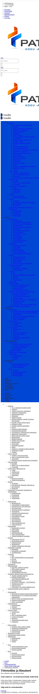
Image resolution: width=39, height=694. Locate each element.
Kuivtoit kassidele (18, 367)
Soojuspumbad (17, 349)
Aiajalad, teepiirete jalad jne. (21, 293)
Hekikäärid (16, 133)
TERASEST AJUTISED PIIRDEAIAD (24, 304)
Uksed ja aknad (13, 327)
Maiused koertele (18, 375)
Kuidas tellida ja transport (11, 383)
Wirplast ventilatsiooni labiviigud (22, 263)
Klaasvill (15, 278)
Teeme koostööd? (9, 388)
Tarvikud (15, 324)
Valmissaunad (17, 215)
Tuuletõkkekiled (17, 270)
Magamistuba (13, 354)
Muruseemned (17, 155)
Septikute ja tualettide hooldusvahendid (24, 166)
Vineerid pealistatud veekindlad (22, 253)
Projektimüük (8, 11)
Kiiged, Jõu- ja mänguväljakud (22, 182)
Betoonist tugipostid (18, 196)
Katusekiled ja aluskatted (20, 268)
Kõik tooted (8, 380)
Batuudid (15, 181)
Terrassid (11, 194)
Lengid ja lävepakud (19, 334)
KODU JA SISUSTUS (10, 341)
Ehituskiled (16, 266)
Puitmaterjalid (13, 219)
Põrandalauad (17, 235)
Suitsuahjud (16, 192)
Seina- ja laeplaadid (18, 319)
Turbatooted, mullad (18, 168)
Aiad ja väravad (13, 171)
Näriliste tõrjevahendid (19, 158)
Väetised (15, 169)
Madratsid (16, 357)
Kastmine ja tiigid (18, 141)
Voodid (15, 359)
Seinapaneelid (13, 309)
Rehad (15, 164)
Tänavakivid (12, 281)
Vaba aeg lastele (13, 179)
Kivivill (15, 276)
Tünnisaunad (16, 214)
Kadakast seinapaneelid (19, 318)
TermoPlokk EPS (18, 288)
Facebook (3, 691)
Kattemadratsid (17, 355)
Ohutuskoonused (18, 298)
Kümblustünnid (17, 210)
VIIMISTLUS (8, 308)
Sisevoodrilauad (17, 238)
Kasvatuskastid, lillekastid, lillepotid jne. (24, 202)
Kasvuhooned (17, 204)
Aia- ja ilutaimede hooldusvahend (22, 125)
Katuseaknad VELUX (19, 257)
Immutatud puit (17, 220)
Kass (10, 362)
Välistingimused (17, 326)
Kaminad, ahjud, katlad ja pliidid (22, 344)
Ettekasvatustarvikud (19, 131)
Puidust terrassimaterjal (19, 197)
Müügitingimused (9, 14)
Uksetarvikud (17, 329)
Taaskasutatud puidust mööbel (17, 352)
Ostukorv (7, 382)
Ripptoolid (16, 206)
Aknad (15, 331)
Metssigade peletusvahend (20, 151)
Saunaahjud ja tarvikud (19, 347)
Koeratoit (15, 370)
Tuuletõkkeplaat (17, 280)
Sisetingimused (17, 322)
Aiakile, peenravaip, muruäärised (22, 128)
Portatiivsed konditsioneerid (21, 345)
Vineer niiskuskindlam (19, 252)
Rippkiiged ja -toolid (15, 350)
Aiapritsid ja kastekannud (20, 130)
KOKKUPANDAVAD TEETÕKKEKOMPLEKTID (21, 295)
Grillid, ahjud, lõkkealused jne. (17, 186)
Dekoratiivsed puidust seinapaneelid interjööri (25, 594)
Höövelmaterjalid (18, 232)
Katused (11, 255)
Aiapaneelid (16, 176)
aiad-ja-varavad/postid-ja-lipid (21, 174)
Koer (10, 369)
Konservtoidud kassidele (20, 365)
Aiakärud (15, 127)
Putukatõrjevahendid (19, 163)
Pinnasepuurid (17, 159)
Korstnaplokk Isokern (19, 258)
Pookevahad (16, 161)
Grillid (15, 187)
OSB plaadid (16, 247)
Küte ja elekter (13, 342)
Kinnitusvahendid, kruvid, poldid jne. (19, 306)
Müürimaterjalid (13, 283)
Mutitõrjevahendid (18, 156)
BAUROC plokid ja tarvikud (21, 285)
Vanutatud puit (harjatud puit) (21, 230)
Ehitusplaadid (13, 243)
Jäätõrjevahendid (18, 135)
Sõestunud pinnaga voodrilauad (22, 227)
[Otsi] (1, 65)
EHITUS (7, 217)
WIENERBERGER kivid (20, 290)
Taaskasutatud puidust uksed (21, 337)
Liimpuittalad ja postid (19, 234)
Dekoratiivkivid (13, 321)
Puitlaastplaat (16, 248)
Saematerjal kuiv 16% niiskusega (22, 224)
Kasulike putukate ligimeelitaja (22, 143)
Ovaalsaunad (16, 212)
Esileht (6, 378)
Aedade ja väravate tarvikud (21, 173)
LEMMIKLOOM (9, 360)
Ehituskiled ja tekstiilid (15, 265)
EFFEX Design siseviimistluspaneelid (24, 316)
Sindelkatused (17, 262)
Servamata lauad (17, 225)
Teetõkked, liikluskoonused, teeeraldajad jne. (22, 291)
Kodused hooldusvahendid (20, 146)
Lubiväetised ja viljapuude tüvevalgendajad (25, 150)
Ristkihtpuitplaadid (18, 250)
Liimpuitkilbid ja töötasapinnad (22, 222)
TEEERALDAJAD (18, 301)
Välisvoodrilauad (18, 242)
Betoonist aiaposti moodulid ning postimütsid (26, 178)
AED (6, 122)
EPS (14, 273)
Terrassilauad (16, 229)
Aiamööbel (16, 201)
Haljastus (11, 123)
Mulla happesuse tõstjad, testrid (22, 153)
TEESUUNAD (17, 303)
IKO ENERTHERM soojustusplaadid (24, 275)
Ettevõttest (7, 9)
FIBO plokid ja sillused (19, 286)
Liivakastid (16, 184)
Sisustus (11, 199)
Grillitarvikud (17, 189)
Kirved (15, 145)
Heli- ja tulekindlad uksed (20, 332)
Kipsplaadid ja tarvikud (19, 245)
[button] (2, 58)
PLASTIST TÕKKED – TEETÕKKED (25, 299)
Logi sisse (7, 18)
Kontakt (6, 16)
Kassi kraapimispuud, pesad (21, 364)
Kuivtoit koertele (18, 373)
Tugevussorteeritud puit (19, 240)
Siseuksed (16, 336)
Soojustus (11, 271)
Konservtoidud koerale (19, 372)
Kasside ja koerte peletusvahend (22, 140)
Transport (7, 13)
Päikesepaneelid (17, 260)
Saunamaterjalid (17, 237)
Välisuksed (16, 339)
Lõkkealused (16, 191)
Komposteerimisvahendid (20, 148)
